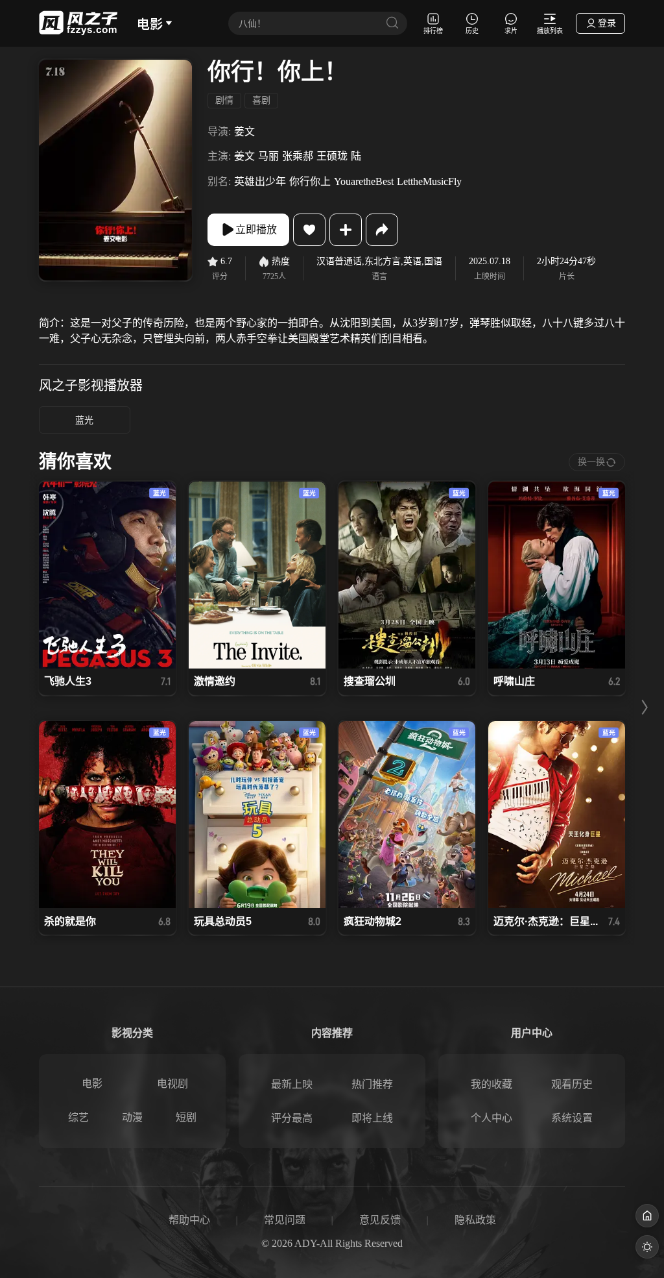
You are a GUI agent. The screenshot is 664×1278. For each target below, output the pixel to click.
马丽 (268, 156)
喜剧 (261, 100)
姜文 (244, 131)
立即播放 (256, 229)
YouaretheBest (364, 181)
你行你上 (310, 181)
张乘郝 (297, 156)
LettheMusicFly (429, 181)
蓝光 (84, 420)
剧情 (224, 100)
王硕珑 (332, 156)
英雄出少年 (260, 181)
